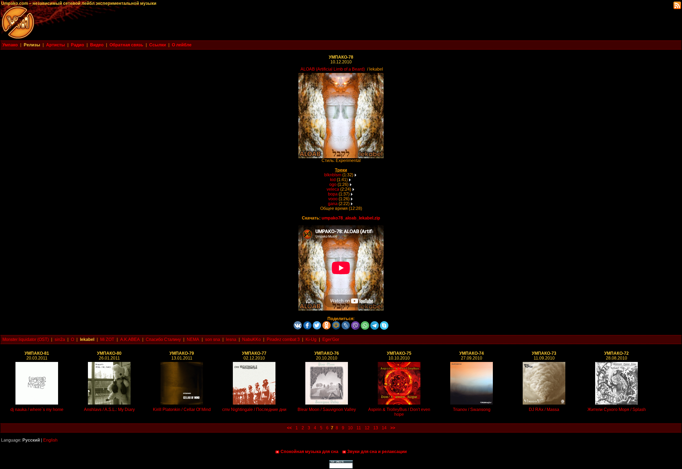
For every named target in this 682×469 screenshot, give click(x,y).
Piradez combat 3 (283, 339)
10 (350, 428)
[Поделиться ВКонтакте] (298, 323)
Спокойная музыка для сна (309, 451)
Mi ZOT (107, 339)
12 (367, 428)
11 (358, 428)
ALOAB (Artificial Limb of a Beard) (333, 69)
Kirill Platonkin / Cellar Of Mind (182, 409)
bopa (333, 194)
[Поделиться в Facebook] (307, 323)
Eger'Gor (330, 339)
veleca (333, 189)
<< (289, 428)
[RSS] (676, 5)
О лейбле (182, 45)
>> (392, 428)
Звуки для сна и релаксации (377, 451)
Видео (97, 45)
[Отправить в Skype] (384, 323)
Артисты (55, 45)
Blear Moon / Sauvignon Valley (327, 409)
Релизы (32, 45)
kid (333, 179)
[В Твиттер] (317, 323)
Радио (77, 45)
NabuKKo (251, 339)
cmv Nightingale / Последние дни (254, 409)
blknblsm (332, 175)
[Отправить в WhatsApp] (365, 323)
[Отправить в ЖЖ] (346, 323)
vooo (333, 199)
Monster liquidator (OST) (25, 339)
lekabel (87, 339)
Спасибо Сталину (163, 339)
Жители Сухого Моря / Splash (616, 409)
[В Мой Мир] (336, 323)
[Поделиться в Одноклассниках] (326, 323)
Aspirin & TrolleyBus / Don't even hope (399, 412)
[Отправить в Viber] (355, 323)
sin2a (60, 339)
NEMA (193, 339)
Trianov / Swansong (471, 409)
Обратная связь (126, 45)
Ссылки (157, 45)
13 (375, 428)
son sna (212, 339)
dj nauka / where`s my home (36, 409)
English (50, 440)
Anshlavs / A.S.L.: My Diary (109, 409)
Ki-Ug (311, 339)
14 (384, 428)
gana (333, 203)
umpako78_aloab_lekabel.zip (351, 218)
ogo (332, 184)
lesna (231, 339)
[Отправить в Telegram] (374, 323)
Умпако (10, 45)
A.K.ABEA (130, 339)
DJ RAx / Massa (544, 409)
